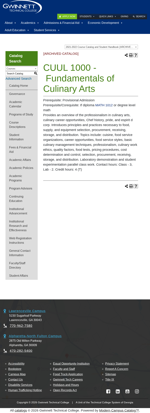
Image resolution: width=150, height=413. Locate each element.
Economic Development (103, 22)
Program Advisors (20, 188)
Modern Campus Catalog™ (119, 410)
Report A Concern (116, 368)
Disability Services (20, 384)
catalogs (21, 410)
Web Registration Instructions (20, 240)
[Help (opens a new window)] (136, 55)
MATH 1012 (104, 105)
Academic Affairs (20, 159)
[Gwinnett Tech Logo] (22, 7)
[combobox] (101, 47)
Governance (17, 93)
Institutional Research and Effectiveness (18, 226)
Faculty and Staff (64, 368)
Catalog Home (18, 85)
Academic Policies (21, 167)
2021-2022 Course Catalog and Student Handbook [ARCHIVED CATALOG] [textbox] (102, 47)
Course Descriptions (17, 124)
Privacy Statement (117, 363)
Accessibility (16, 363)
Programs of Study (21, 114)
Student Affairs (18, 275)
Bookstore (14, 368)
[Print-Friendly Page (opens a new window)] (131, 55)
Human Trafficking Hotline (25, 390)
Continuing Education (16, 198)
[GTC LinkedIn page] (118, 391)
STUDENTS (85, 16)
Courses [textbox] (11, 68)
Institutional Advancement (18, 211)
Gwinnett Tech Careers (68, 379)
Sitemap (110, 374)
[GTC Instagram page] (137, 391)
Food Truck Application (68, 374)
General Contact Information (19, 253)
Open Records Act (65, 390)
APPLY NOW (68, 16)
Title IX (109, 379)
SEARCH (140, 16)
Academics (28, 22)
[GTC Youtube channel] (127, 391)
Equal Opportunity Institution (71, 363)
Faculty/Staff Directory (17, 265)
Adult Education (15, 30)
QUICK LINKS (106, 16)
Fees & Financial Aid (20, 149)
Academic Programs (15, 178)
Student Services (45, 30)
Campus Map (17, 374)
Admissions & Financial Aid (61, 22)
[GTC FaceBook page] (108, 391)
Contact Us (15, 379)
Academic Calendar (15, 104)
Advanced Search (18, 78)
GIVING (124, 16)
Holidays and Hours (66, 384)
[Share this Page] (126, 55)
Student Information (16, 137)
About (8, 22)
